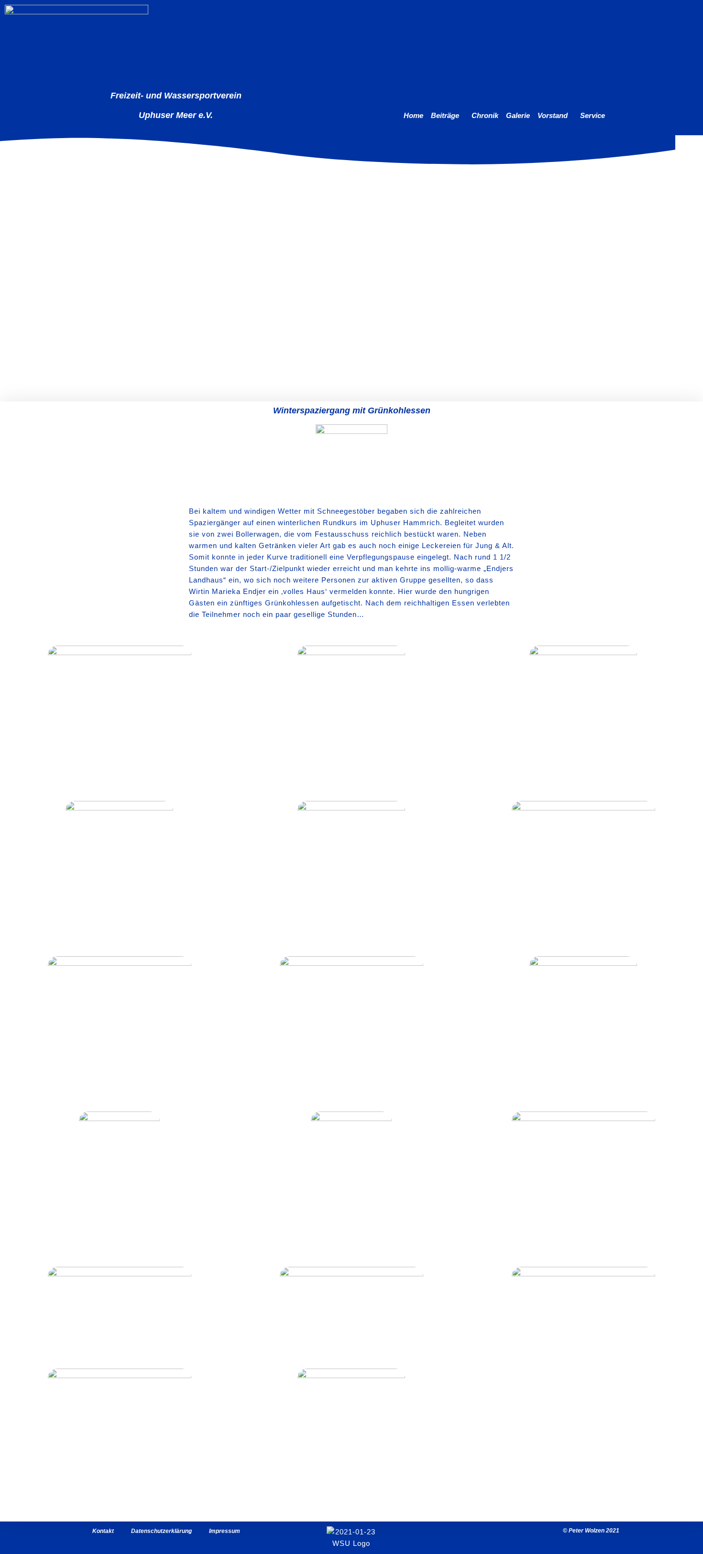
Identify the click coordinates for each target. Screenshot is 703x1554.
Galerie (518, 115)
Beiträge (445, 115)
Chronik (485, 115)
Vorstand (553, 115)
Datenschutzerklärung (161, 1531)
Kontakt (103, 1531)
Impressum (224, 1531)
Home (413, 115)
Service (592, 115)
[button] (447, 115)
